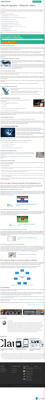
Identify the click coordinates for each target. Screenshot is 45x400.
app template (3, 213)
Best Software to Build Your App (11, 126)
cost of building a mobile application (18, 152)
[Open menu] (43, 2)
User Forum (14, 372)
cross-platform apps (13, 192)
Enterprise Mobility (32, 304)
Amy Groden (4, 8)
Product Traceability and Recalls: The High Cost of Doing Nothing (29, 368)
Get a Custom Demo (37, 1)
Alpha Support (14, 368)
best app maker (36, 129)
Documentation (14, 370)
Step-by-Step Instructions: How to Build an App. (27, 254)
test (5, 194)
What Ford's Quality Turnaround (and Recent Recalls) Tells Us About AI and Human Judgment (29, 379)
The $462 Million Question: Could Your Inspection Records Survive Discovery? (29, 377)
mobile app (17, 299)
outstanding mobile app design (31, 267)
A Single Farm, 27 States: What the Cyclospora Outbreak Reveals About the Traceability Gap (29, 371)
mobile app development (40, 304)
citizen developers (30, 247)
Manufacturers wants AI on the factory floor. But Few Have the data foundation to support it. (29, 374)
